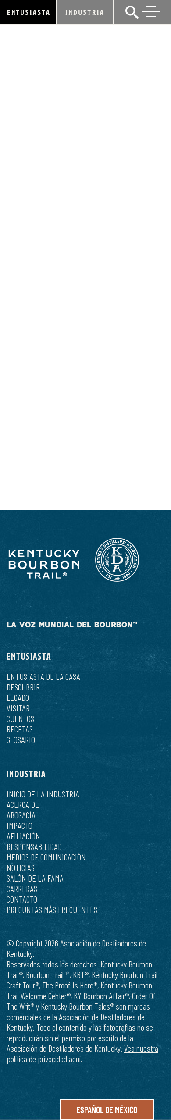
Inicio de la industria (43, 794)
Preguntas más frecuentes (52, 909)
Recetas (20, 729)
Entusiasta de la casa (43, 676)
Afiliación (23, 836)
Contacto (22, 899)
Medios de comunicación (46, 857)
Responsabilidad (34, 846)
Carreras (22, 888)
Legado (18, 697)
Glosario (21, 739)
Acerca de (23, 804)
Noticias (21, 867)
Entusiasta (29, 12)
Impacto (19, 825)
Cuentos (20, 718)
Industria (85, 12)
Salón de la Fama (35, 878)
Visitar (18, 708)
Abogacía (21, 815)
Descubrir (23, 687)
